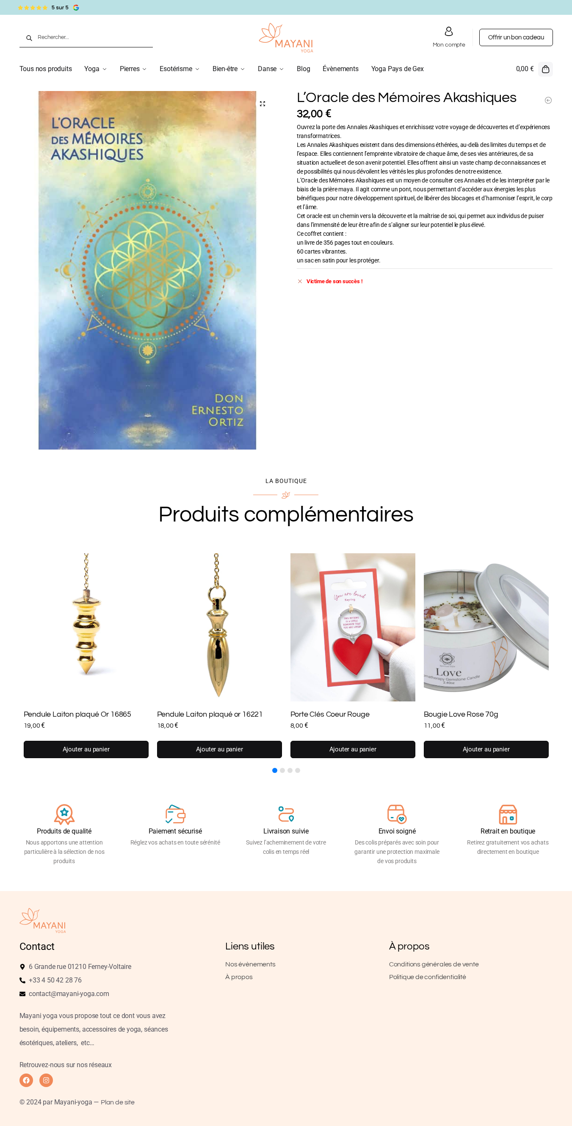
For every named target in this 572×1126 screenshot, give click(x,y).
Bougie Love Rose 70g (461, 714)
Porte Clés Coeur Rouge (330, 714)
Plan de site (118, 1102)
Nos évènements (250, 964)
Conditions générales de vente (434, 964)
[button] (534, 69)
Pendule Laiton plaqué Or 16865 (78, 714)
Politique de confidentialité (427, 977)
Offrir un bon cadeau (516, 37)
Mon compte (449, 45)
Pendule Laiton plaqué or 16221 (210, 714)
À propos (239, 977)
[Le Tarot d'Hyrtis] (548, 100)
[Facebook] (26, 1080)
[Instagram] (46, 1080)
